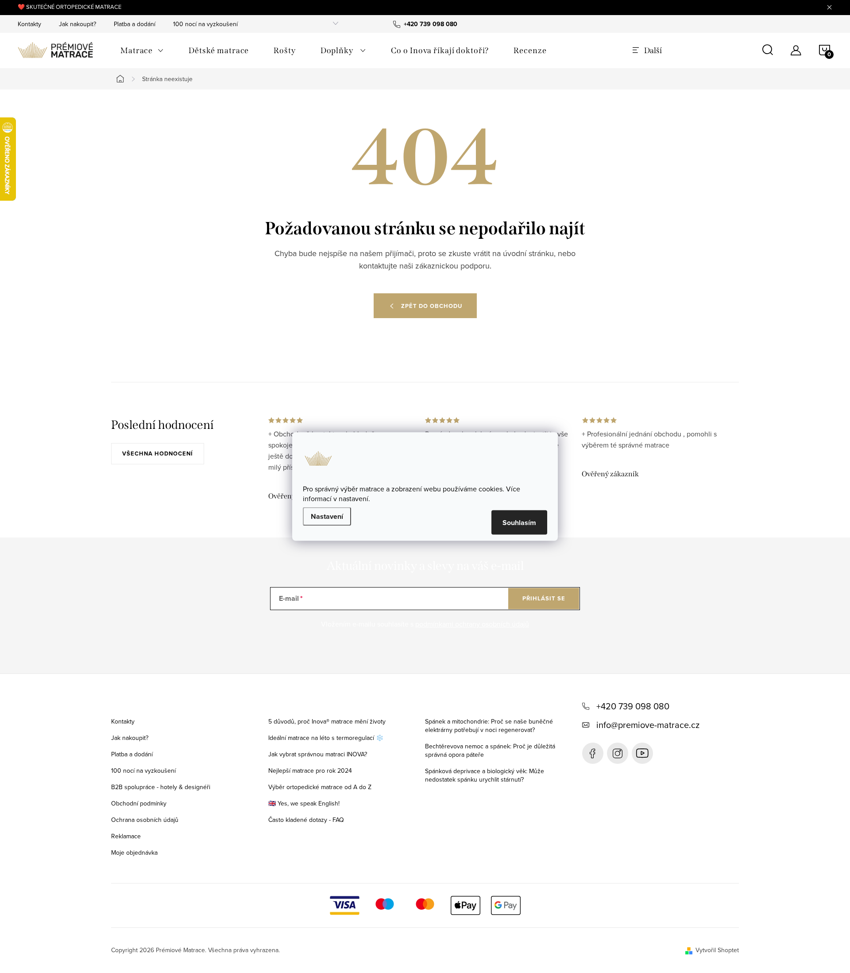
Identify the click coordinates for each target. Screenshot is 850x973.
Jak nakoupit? (77, 23)
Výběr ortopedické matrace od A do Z (319, 787)
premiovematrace (617, 753)
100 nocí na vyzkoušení (205, 23)
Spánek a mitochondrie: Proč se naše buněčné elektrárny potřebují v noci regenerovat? (489, 725)
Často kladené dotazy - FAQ (306, 820)
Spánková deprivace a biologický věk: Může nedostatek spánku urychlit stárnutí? (484, 775)
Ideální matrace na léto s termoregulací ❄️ (325, 738)
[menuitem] (142, 50)
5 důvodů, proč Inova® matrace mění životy (327, 721)
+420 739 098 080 (632, 706)
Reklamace (126, 836)
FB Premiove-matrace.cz (592, 753)
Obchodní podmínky (138, 803)
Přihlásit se (543, 598)
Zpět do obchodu (431, 306)
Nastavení (327, 516)
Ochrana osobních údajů (144, 819)
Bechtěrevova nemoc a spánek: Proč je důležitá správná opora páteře (490, 750)
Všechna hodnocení (157, 453)
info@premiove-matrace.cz (647, 724)
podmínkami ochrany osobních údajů (472, 624)
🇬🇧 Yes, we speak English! (304, 803)
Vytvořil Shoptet (717, 950)
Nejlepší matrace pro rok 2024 (310, 771)
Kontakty (29, 23)
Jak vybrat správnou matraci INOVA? (317, 754)
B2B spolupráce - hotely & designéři (160, 786)
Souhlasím (519, 523)
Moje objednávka (134, 852)
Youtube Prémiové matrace (642, 753)
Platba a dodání (134, 23)
